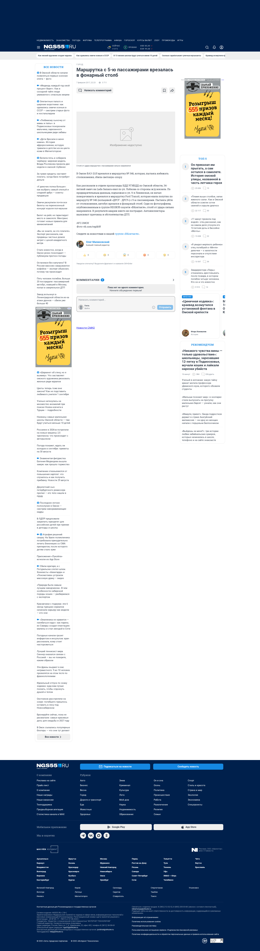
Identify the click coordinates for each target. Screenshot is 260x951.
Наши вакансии (45, 799)
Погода (76, 40)
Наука (122, 804)
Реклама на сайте (46, 780)
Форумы (87, 40)
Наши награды (44, 795)
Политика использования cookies (146, 922)
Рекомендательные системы (144, 926)
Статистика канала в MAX (50, 814)
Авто (82, 780)
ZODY (156, 40)
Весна (83, 790)
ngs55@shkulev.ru (70, 927)
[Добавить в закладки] (164, 90)
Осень (157, 785)
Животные (86, 809)
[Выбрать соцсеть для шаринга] (172, 90)
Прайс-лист (43, 785)
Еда (82, 804)
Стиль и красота (196, 785)
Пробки (131, 47)
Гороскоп (129, 40)
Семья (157, 814)
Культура (124, 790)
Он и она (158, 780)
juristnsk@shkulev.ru (105, 930)
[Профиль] (221, 47)
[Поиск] (207, 47)
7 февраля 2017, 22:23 (86, 83)
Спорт (191, 780)
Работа (157, 799)
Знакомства (63, 40)
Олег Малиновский (97, 241)
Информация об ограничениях (145, 917)
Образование (126, 814)
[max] (99, 836)
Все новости (53, 67)
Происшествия (162, 795)
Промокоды (168, 40)
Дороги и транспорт (90, 799)
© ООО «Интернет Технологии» (85, 941)
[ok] (107, 836)
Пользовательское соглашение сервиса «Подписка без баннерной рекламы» (165, 930)
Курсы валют (144, 40)
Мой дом (124, 799)
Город (83, 795)
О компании (43, 790)
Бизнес (84, 785)
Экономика (194, 799)
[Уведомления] (214, 47)
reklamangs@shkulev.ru (141, 909)
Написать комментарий (97, 90)
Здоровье (85, 814)
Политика (159, 790)
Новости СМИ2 (85, 327)
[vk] (91, 836)
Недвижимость (45, 40)
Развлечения (161, 804)
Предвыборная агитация (50, 809)
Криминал (124, 785)
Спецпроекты (195, 804)
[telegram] (83, 836)
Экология (193, 795)
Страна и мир (195, 790)
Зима (122, 780)
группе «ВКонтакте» (127, 233)
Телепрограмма (103, 40)
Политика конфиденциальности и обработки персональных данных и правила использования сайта (175, 934)
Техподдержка (44, 804)
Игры (180, 40)
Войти (87, 308)
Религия (158, 809)
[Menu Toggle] (38, 47)
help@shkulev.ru (56, 932)
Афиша (118, 40)
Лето (122, 795)
